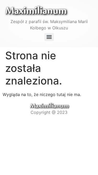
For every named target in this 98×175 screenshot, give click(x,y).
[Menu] (49, 37)
